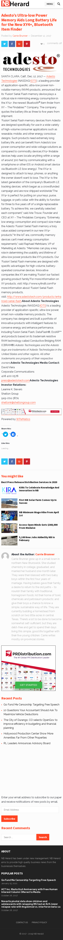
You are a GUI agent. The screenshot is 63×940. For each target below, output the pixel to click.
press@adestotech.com (15, 380)
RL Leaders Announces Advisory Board (27, 743)
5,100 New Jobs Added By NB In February (37, 539)
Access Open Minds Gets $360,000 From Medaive (38, 526)
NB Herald (39, 934)
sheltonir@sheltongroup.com (18, 402)
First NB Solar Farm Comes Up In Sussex (38, 501)
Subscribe (9, 818)
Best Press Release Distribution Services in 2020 (29, 482)
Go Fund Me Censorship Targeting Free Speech (31, 704)
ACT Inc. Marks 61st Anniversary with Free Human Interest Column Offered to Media (29, 890)
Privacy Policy (39, 922)
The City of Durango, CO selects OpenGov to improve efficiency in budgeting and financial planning (31, 724)
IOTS (33, 80)
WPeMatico (23, 419)
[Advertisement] (31, 769)
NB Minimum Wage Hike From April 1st (39, 514)
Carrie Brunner (20, 36)
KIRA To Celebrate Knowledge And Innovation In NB (39, 489)
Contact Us (22, 922)
